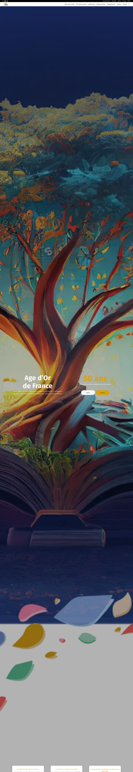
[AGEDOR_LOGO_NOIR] (5, 4)
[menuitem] (70, 4)
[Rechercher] (129, 4)
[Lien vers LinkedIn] (7, 1)
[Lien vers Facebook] (3, 1)
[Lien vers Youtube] (5, 1)
